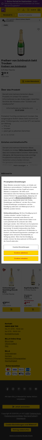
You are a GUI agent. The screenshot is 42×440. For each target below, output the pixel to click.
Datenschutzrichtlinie (23, 198)
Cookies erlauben (21, 258)
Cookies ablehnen (21, 253)
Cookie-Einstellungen (21, 247)
